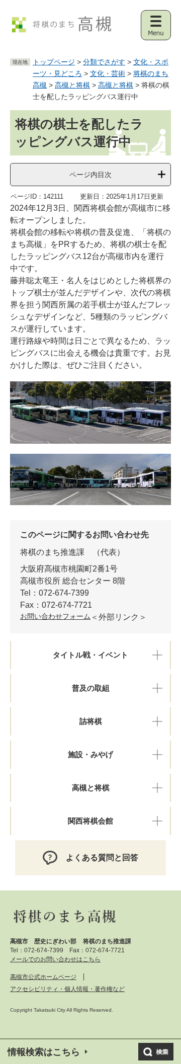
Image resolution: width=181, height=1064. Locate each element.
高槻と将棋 (72, 85)
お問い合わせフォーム (55, 616)
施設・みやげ (90, 755)
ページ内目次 (90, 175)
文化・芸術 (107, 73)
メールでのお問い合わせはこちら (55, 959)
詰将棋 (90, 721)
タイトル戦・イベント (90, 655)
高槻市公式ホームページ (43, 976)
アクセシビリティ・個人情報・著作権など (67, 989)
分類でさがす (104, 62)
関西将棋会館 (90, 821)
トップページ (54, 62)
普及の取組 (91, 688)
